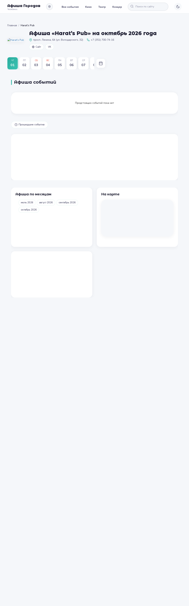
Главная (12, 25)
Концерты (119, 6)
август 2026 (46, 202)
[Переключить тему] (178, 6)
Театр (102, 6)
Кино (88, 6)
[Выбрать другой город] (49, 6)
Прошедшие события (31, 124)
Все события (70, 6)
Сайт (38, 47)
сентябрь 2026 (67, 202)
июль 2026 (27, 202)
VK (49, 47)
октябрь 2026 (29, 209)
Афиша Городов (23, 6)
